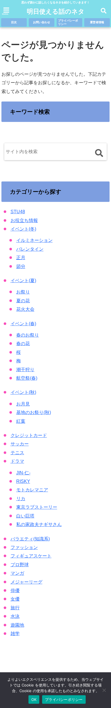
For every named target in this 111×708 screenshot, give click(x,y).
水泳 (15, 616)
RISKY (23, 481)
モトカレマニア (32, 489)
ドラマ (17, 461)
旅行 (15, 607)
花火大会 (25, 309)
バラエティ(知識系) (30, 538)
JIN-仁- (23, 472)
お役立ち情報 (24, 220)
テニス (17, 452)
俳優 (15, 590)
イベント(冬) (23, 229)
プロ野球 (20, 564)
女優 (15, 599)
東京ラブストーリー (36, 507)
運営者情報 (97, 22)
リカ (20, 498)
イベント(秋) (23, 392)
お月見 (23, 403)
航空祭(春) (26, 378)
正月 (20, 257)
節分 (20, 266)
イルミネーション (34, 240)
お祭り (23, 291)
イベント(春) (23, 323)
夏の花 (23, 300)
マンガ (17, 573)
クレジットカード (29, 435)
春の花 (23, 343)
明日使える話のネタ (56, 11)
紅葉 (20, 421)
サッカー (20, 443)
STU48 (18, 211)
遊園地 (17, 625)
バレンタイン (30, 249)
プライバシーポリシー (68, 22)
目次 (14, 22)
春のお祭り (27, 335)
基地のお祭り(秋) (33, 412)
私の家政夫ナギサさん (39, 524)
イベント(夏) (23, 280)
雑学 (15, 633)
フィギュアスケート (31, 555)
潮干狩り (25, 369)
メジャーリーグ (26, 582)
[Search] (98, 153)
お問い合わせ (41, 22)
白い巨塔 (25, 515)
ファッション (24, 547)
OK (34, 699)
